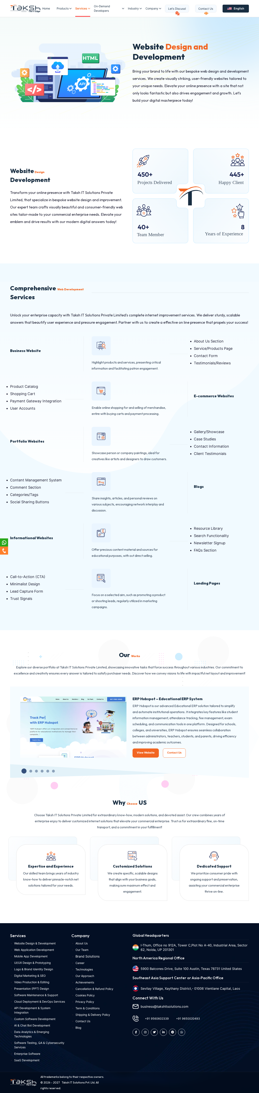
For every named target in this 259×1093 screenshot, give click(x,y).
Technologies (84, 969)
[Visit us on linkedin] (163, 1032)
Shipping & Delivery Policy (92, 1014)
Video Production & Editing (31, 982)
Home (46, 8)
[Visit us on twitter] (154, 1032)
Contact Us (174, 752)
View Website (146, 752)
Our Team (81, 949)
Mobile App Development (31, 956)
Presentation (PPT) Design (31, 988)
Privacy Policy (84, 1001)
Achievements (84, 982)
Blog (78, 1027)
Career (79, 963)
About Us (81, 943)
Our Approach (84, 976)
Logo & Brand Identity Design (33, 969)
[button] (24, 771)
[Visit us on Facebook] (136, 1032)
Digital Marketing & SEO (30, 975)
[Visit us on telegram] (172, 1032)
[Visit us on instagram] (145, 1032)
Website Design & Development (35, 943)
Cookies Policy (85, 995)
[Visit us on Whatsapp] (181, 1032)
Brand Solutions (87, 956)
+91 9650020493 (188, 1018)
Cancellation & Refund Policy (94, 988)
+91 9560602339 (157, 1018)
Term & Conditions (87, 1008)
